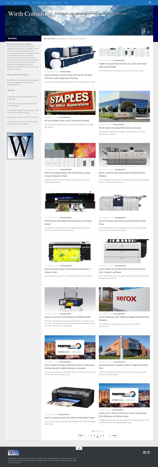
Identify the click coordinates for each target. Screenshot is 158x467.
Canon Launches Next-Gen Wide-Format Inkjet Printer (70, 417)
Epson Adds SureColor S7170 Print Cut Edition (23, 117)
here (12, 69)
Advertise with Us (55, 3)
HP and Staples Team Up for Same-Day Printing (67, 120)
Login (66, 3)
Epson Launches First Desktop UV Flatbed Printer (68, 317)
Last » (115, 435)
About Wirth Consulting (39, 3)
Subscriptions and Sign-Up (21, 3)
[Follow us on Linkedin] (148, 452)
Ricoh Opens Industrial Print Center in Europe (120, 128)
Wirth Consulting (30, 13)
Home (8, 3)
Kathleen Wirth (65, 72)
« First (80, 435)
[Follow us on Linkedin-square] (144, 452)
